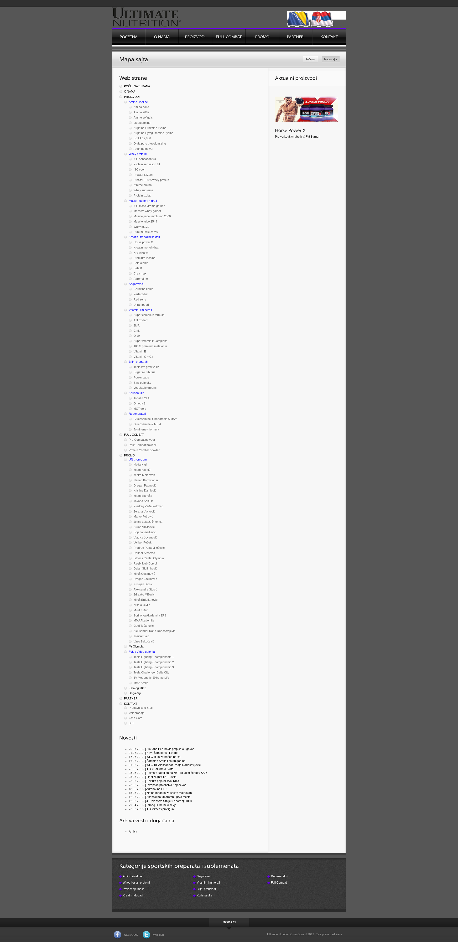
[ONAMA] (162, 37)
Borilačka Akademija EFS (150, 615)
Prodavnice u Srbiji (141, 707)
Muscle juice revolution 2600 (152, 216)
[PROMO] (262, 37)
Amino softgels (143, 117)
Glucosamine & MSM (147, 424)
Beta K (138, 268)
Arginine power (143, 148)
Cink (137, 330)
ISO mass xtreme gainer (149, 206)
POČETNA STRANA (137, 86)
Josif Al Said (141, 636)
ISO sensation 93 (145, 159)
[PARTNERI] (295, 37)
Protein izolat (142, 195)
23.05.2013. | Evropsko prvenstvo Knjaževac (157, 785)
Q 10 (137, 335)
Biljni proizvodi (206, 889)
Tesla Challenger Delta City (151, 672)
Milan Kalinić (142, 469)
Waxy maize (141, 226)
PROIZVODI (132, 96)
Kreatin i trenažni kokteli (144, 237)
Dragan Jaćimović (145, 579)
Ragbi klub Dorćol (145, 563)
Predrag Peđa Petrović (148, 506)
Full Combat (279, 882)
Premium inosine (145, 258)
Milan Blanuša (143, 495)
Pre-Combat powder (142, 439)
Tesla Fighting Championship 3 (154, 667)
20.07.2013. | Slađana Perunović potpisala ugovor (161, 749)
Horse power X (143, 242)
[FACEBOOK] (126, 936)
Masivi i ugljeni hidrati (143, 200)
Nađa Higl (140, 464)
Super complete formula (149, 315)
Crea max (140, 273)
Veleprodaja (137, 713)
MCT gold (140, 408)
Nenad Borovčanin (146, 480)
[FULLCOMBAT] (228, 37)
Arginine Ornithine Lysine (150, 128)
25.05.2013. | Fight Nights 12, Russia (153, 777)
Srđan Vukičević (144, 527)
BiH (131, 723)
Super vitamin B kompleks (150, 341)
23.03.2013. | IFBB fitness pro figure (152, 809)
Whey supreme (143, 190)
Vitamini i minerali (140, 310)
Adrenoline (141, 278)
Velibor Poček (142, 542)
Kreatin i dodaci (133, 895)
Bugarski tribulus (144, 372)
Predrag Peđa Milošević (149, 547)
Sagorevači (136, 284)
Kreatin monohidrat (146, 247)
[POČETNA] (128, 37)
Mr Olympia (136, 646)
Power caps (141, 377)
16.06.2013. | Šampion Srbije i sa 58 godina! (157, 761)
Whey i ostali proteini (136, 882)
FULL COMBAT (134, 434)
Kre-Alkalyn (141, 252)
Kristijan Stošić (143, 584)
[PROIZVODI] (195, 37)
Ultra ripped (141, 304)
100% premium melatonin (150, 346)
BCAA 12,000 (142, 138)
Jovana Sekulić (143, 501)
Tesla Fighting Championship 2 (154, 662)
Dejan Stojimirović (145, 568)
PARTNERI (131, 698)
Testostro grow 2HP (146, 367)
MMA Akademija (144, 620)
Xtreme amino (143, 185)
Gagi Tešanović (144, 625)
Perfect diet (141, 294)
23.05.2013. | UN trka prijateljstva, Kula (154, 781)
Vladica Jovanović (145, 537)
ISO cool (139, 169)
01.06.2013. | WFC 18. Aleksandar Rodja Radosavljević (165, 765)
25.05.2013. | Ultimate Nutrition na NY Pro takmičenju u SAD (168, 773)
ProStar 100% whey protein (151, 180)
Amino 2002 (141, 112)
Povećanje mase (134, 889)
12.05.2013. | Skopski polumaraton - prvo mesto (160, 797)
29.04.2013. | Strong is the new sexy (152, 805)
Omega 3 (140, 403)
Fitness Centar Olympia (149, 558)
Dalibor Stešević (144, 553)
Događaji (135, 693)
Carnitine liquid (143, 289)
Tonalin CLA (142, 398)
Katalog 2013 (137, 688)
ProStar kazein (143, 174)
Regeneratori (137, 413)
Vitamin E (140, 351)
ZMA (137, 325)
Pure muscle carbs (146, 232)
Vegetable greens (145, 387)
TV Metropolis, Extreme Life (151, 677)
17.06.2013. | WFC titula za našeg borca (155, 757)
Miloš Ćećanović (144, 573)
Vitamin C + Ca (143, 356)
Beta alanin (141, 263)
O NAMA (129, 91)
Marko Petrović (143, 516)
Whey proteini (138, 154)
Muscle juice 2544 (145, 221)
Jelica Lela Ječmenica (148, 521)
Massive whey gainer (147, 211)
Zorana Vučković (144, 511)
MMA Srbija (141, 683)
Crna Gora (135, 718)
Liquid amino (142, 122)
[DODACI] (229, 922)
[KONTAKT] (329, 37)
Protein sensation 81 (147, 164)
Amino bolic (141, 107)
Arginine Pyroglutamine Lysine (153, 133)
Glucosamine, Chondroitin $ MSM (155, 419)
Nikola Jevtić (142, 605)
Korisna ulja (136, 393)
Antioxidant (141, 320)
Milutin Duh (141, 610)
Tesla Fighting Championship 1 (154, 657)
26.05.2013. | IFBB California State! (151, 769)
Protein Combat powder (144, 450)
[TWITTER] (153, 936)
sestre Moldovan (144, 475)
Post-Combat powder (142, 445)
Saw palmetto (142, 382)
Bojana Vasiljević (145, 532)
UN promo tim (138, 459)
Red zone (140, 299)
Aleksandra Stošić (145, 589)
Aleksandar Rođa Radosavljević (154, 631)
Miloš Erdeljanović (145, 599)
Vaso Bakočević (144, 641)
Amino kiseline (138, 102)
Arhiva (133, 831)
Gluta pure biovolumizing (150, 143)
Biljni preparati (138, 361)
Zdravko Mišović (144, 594)
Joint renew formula (146, 429)
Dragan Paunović (145, 485)
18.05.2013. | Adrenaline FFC (148, 789)
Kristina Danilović (145, 490)
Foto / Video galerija (142, 651)
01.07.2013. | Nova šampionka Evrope (153, 753)
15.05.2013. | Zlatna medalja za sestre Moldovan (160, 793)
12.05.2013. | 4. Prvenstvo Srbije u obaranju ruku (160, 801)
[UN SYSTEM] (155, 17)
